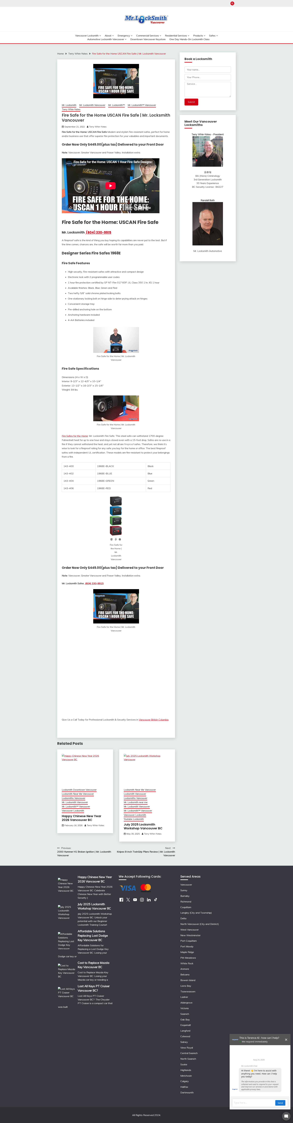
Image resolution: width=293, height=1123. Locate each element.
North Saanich (188, 1058)
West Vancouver (189, 929)
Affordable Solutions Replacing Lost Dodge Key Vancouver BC (93, 935)
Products (198, 35)
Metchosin (186, 1075)
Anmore (184, 968)
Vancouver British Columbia (153, 719)
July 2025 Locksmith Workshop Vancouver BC (143, 826)
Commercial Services (147, 35)
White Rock (186, 963)
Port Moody (187, 946)
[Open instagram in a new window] (142, 900)
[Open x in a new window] (128, 900)
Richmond (185, 901)
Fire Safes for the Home (75, 435)
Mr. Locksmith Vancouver (92, 105)
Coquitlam (185, 907)
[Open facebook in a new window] (121, 900)
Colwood (185, 1036)
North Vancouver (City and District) (199, 924)
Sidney (184, 1041)
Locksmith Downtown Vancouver (79, 789)
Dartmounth (187, 1092)
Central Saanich (189, 1053)
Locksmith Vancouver (135, 793)
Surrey (183, 890)
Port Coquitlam (188, 940)
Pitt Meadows (188, 957)
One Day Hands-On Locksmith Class (189, 39)
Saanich (184, 1013)
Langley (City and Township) (196, 912)
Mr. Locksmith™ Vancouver (142, 105)
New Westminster (190, 935)
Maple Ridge (187, 952)
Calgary (184, 1081)
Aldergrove (186, 1002)
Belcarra (184, 974)
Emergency (124, 35)
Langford (185, 1030)
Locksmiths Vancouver (73, 798)
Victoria (184, 1008)
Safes (212, 35)
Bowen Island (187, 980)
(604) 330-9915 (98, 232)
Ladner (184, 996)
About (108, 35)
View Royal (186, 1047)
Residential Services (176, 35)
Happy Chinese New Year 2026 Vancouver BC (81, 818)
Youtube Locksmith (134, 819)
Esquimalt (185, 1025)
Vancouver (186, 884)
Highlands (185, 1070)
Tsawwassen (187, 991)
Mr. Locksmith (69, 105)
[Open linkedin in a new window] (149, 900)
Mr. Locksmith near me (136, 802)
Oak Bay (185, 1019)
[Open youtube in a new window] (135, 900)
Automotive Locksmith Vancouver (105, 39)
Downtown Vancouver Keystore (148, 39)
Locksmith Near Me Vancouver (78, 793)
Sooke (183, 1064)
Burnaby (185, 895)
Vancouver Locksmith (87, 35)
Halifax (184, 1086)
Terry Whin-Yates (71, 109)
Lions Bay (185, 985)
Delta (183, 918)
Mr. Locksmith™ (116, 105)
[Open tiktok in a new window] (155, 900)
